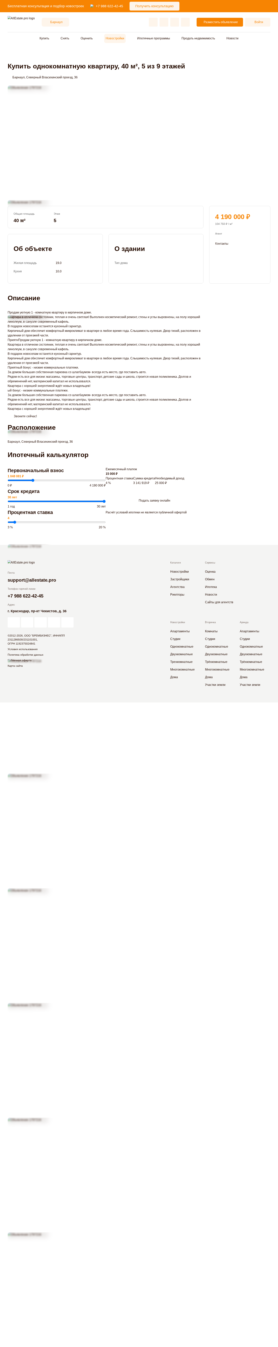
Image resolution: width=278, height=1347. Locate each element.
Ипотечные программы (153, 38)
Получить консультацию (154, 6)
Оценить (87, 38)
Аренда (244, 622)
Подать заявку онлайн (154, 500)
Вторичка (210, 622)
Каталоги (175, 562)
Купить (44, 38)
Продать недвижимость (198, 38)
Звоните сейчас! (25, 416)
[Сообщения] (174, 22)
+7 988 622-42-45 (109, 6)
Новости (232, 38)
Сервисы (210, 562)
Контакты (221, 243)
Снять (65, 38)
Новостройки (115, 38)
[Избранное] (153, 22)
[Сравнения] (164, 22)
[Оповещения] (185, 22)
